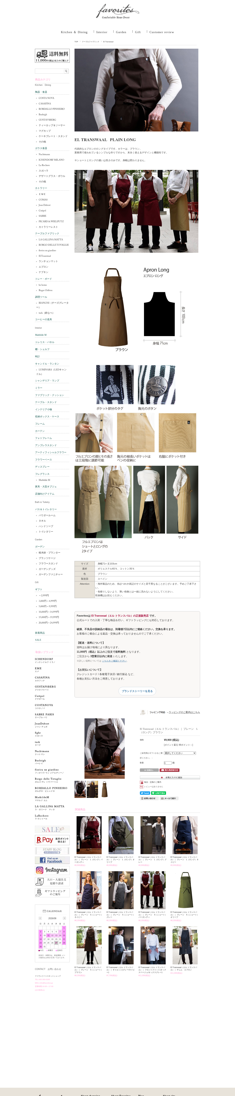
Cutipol (42, 211)
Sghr (39, 734)
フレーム (40, 423)
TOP (76, 42)
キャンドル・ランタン (47, 363)
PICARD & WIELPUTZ (51, 221)
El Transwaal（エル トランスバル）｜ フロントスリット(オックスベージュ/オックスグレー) (152, 969)
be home (43, 285)
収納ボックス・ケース (47, 416)
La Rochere (44, 165)
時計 (37, 356)
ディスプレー (42, 466)
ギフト (38, 589)
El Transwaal (108, 42)
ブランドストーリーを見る (137, 691)
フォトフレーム (43, 438)
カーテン (40, 431)
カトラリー (41, 188)
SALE (38, 640)
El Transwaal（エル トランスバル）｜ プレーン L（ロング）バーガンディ (88, 859)
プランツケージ (47, 558)
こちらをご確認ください (114, 661)
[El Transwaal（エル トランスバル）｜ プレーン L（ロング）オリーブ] (121, 852)
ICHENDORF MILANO (51, 160)
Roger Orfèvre (45, 290)
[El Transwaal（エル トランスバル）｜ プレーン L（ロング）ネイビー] (185, 852)
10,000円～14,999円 (49, 612)
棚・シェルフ (42, 349)
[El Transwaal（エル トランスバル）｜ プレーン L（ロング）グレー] (153, 852)
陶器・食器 (41, 92)
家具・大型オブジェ (46, 486)
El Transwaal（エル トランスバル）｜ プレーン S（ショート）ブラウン (88, 969)
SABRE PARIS (44, 716)
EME (38, 669)
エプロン (43, 267)
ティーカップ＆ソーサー (52, 125)
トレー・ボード (43, 279)
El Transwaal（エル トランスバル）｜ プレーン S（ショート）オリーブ (184, 914)
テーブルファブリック (90, 42)
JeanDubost (42, 725)
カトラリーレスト (48, 227)
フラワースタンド (48, 564)
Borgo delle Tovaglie (48, 780)
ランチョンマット (48, 261)
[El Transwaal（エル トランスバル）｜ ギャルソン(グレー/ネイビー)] (121, 963)
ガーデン (40, 546)
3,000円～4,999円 (48, 601)
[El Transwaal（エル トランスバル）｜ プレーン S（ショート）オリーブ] (185, 907)
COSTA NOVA (46, 98)
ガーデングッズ (47, 569)
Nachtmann (44, 154)
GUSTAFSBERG (45, 688)
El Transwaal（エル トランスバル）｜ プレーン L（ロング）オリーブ (120, 859)
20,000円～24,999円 (49, 623)
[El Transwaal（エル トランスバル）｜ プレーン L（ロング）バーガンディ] (89, 852)
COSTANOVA (44, 706)
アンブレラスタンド (46, 445)
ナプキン (43, 272)
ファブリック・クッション (49, 395)
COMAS (43, 200)
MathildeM (43, 798)
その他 (42, 142)
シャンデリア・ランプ (47, 380)
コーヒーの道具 (43, 319)
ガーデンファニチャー (51, 574)
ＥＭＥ (42, 194)
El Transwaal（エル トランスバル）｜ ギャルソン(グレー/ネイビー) (120, 969)
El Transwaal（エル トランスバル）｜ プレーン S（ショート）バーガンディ (152, 914)
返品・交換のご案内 (152, 782)
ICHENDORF (45, 660)
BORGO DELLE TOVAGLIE (54, 245)
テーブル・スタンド (46, 402)
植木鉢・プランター (49, 553)
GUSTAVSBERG (47, 120)
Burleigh (43, 115)
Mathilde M (40, 335)
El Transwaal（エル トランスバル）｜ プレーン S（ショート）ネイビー (88, 914)
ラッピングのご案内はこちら (184, 712)
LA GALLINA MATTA (51, 240)
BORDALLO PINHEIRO (52, 109)
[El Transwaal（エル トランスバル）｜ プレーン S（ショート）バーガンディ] (153, 907)
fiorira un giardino (47, 250)
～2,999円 (44, 595)
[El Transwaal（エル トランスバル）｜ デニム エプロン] (185, 963)
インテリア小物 (43, 409)
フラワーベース (43, 459)
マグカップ (45, 131)
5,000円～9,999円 (48, 606)
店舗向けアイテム (44, 494)
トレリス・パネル (44, 342)
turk (38, 743)
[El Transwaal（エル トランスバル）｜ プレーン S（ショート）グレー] (121, 907)
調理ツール (41, 297)
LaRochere (42, 817)
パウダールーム (47, 515)
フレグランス (42, 474)
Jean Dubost (44, 205)
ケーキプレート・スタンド (53, 136)
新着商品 (40, 633)
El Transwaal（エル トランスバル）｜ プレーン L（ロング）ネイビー (184, 859)
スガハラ (43, 171)
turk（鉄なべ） (47, 313)
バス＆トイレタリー (46, 509)
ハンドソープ (46, 526)
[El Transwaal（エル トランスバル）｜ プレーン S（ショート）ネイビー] (89, 907)
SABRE (42, 216)
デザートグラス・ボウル (52, 176)
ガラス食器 (41, 148)
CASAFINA (45, 104)
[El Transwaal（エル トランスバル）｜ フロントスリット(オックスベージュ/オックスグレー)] (153, 963)
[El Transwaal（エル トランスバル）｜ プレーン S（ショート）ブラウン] (89, 963)
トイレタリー (46, 532)
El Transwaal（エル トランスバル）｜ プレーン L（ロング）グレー (152, 859)
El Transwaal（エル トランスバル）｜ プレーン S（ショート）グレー (120, 914)
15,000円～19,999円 (49, 617)
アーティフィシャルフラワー (50, 452)
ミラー (38, 388)
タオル (42, 521)
